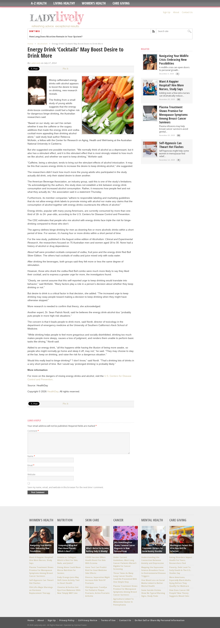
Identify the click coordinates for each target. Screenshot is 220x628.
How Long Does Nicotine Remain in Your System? (55, 36)
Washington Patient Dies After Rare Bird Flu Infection (181, 548)
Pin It (65, 68)
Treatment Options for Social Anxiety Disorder (152, 550)
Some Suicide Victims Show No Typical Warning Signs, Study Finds (153, 593)
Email (31, 465)
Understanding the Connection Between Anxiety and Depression (152, 560)
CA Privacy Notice (87, 620)
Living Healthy (64, 3)
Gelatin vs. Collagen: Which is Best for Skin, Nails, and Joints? (67, 560)
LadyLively (35, 63)
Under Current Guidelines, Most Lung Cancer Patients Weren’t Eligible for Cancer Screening (124, 563)
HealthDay (52, 391)
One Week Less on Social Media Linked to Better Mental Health (153, 583)
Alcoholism (42, 43)
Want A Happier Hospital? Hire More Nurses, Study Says (171, 85)
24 (179, 135)
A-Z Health (39, 3)
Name (31, 456)
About (176, 12)
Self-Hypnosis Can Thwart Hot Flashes (171, 145)
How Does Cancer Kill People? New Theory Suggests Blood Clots (179, 593)
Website (31, 474)
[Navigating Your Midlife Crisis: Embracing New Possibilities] (150, 68)
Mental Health (152, 520)
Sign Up (166, 12)
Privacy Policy (66, 620)
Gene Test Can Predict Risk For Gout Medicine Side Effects (96, 570)
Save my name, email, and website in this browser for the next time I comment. (65, 487)
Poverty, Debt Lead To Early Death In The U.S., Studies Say (180, 570)
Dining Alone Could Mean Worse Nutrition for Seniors (69, 570)
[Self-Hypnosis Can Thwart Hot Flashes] (150, 156)
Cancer (118, 520)
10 (179, 99)
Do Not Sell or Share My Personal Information (159, 620)
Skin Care (92, 520)
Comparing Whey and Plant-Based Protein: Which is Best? (67, 548)
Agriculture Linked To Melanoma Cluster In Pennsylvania (123, 602)
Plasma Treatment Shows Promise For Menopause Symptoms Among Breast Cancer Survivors (173, 114)
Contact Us (187, 12)
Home (30, 43)
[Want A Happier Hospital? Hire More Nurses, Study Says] (150, 94)
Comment (33, 430)
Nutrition (65, 520)
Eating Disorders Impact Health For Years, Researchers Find (180, 560)
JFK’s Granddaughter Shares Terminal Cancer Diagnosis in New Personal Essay (124, 547)
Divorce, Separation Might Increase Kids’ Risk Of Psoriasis (97, 580)
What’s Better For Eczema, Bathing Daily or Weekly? (97, 550)
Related (145, 49)
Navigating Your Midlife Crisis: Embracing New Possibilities (174, 59)
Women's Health (41, 520)
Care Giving (121, 3)
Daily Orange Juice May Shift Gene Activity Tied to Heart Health (68, 580)
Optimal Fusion (80, 625)
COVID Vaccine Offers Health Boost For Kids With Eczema (95, 560)
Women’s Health (94, 3)
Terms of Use (108, 620)
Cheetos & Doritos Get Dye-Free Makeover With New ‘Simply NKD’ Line (68, 590)
